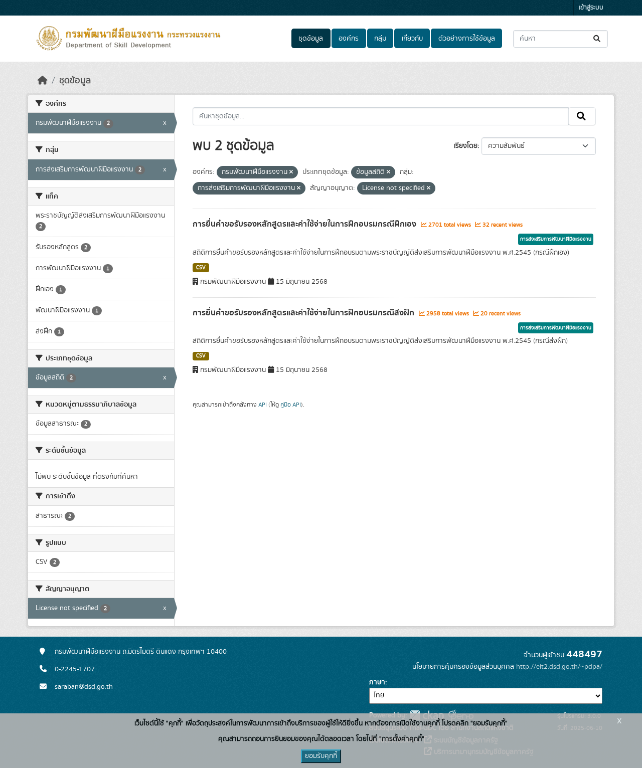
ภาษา (377, 682)
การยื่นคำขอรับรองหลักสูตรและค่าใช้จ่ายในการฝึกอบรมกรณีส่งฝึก (304, 312)
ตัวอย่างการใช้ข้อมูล (466, 39)
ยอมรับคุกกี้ (321, 756)
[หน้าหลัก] (43, 80)
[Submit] (597, 39)
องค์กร (349, 39)
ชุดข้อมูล (310, 39)
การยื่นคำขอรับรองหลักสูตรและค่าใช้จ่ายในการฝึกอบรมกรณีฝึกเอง (305, 224)
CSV (201, 268)
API (262, 404)
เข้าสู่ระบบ (591, 8)
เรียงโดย (465, 146)
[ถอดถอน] (291, 172)
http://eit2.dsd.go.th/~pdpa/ (559, 667)
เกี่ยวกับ (412, 39)
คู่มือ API (290, 404)
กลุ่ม (380, 39)
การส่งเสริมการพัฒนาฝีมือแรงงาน (555, 239)
